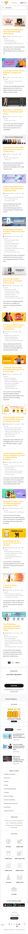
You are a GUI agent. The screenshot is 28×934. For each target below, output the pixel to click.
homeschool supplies (9, 467)
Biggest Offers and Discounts (12, 335)
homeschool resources (19, 466)
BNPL (16, 246)
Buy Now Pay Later (8, 241)
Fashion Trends (9, 81)
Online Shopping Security (17, 197)
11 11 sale (20, 431)
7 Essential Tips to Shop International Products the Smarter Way (13, 369)
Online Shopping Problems (10, 638)
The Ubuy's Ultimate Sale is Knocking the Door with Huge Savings (13, 327)
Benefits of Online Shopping (11, 379)
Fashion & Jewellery (9, 800)
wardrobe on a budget (11, 289)
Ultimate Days (15, 339)
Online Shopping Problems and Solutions (14, 646)
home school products (9, 474)
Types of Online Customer (17, 595)
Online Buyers (9, 197)
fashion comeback (9, 83)
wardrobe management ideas (11, 296)
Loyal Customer (8, 597)
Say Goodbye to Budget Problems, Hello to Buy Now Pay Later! (14, 231)
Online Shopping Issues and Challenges (13, 641)
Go (3, 8)
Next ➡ (17, 662)
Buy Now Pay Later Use (9, 246)
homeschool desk (8, 471)
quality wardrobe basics (17, 298)
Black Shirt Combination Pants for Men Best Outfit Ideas (13, 112)
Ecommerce (7, 807)
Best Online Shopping (10, 378)
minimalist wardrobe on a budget (12, 292)
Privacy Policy (14, 691)
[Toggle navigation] (2, 2)
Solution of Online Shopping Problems (13, 640)
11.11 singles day (16, 433)
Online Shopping (20, 512)
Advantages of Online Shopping (12, 383)
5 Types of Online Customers (10, 586)
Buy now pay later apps (10, 250)
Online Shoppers (8, 595)
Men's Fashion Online (10, 120)
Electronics (7, 778)
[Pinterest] (14, 924)
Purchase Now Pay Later (10, 248)
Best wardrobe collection (10, 294)
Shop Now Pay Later (19, 248)
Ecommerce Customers (10, 200)
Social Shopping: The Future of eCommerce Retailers (12, 543)
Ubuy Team (15, 36)
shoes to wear (8, 159)
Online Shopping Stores (11, 512)
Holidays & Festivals (9, 774)
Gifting (6, 785)
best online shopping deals (11, 42)
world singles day (8, 433)
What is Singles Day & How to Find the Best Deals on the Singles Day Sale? (13, 419)
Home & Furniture (9, 811)
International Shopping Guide (11, 388)
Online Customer (17, 593)
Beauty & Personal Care (10, 803)
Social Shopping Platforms (10, 555)
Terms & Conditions (14, 915)
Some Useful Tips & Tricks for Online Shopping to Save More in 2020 (13, 503)
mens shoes (9, 158)
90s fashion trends (17, 81)
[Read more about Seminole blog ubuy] (6, 3)
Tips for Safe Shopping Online (11, 199)
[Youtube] (19, 924)
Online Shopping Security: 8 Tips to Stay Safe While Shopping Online (13, 189)
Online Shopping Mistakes (12, 636)
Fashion (6, 781)
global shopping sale (9, 43)
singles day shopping (9, 436)
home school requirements (10, 469)
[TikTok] (17, 926)
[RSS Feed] (24, 924)
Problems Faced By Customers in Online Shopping (13, 644)
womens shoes (15, 158)
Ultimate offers (8, 340)
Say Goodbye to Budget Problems (12, 243)
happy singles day (14, 431)
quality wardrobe (8, 298)
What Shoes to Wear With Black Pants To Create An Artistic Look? (13, 149)
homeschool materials (18, 471)
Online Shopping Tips (10, 789)
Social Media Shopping (10, 553)
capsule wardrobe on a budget (11, 291)
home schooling (9, 466)
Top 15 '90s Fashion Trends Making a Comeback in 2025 (13, 73)
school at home (8, 472)
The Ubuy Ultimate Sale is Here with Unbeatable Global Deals (13, 32)
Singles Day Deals (8, 429)
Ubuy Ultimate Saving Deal (17, 340)
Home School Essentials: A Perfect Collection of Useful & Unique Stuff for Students (14, 456)
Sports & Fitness (8, 796)
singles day (7, 431)
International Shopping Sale (11, 337)
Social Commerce (19, 553)
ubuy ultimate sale (10, 40)
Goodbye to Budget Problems (12, 240)
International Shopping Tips (11, 385)
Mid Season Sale (8, 339)
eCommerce (18, 556)
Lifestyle (6, 792)
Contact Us (14, 912)
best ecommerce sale (19, 43)
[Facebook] (9, 924)
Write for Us (14, 918)
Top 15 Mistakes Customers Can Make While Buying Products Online (12, 627)
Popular (9, 729)
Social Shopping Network (10, 556)
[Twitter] (11, 924)
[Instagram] (16, 924)
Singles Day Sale (9, 427)
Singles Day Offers (18, 427)
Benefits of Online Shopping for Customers (14, 381)
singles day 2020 (17, 429)
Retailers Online (8, 558)
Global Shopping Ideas (10, 386)
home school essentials (17, 472)
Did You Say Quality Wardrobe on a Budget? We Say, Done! (12, 281)
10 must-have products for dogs (13, 820)
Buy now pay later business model (12, 252)
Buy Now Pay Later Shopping (11, 245)
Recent (19, 729)
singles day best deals (10, 434)
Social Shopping (17, 551)
